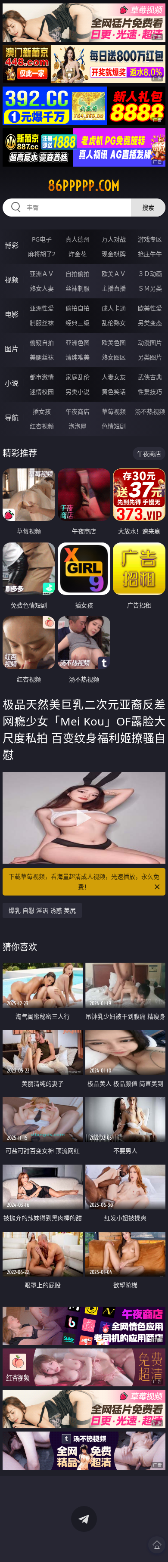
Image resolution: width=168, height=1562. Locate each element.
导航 (12, 417)
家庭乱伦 (77, 377)
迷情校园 (42, 391)
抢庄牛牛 (150, 254)
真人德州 (77, 239)
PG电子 (42, 239)
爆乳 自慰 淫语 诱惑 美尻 (42, 910)
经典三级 (77, 323)
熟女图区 (114, 357)
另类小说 (77, 391)
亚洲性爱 (42, 308)
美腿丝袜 (42, 357)
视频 (12, 280)
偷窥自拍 (42, 342)
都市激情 (42, 377)
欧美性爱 (150, 308)
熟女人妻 (42, 288)
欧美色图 (114, 342)
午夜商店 (77, 411)
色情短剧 (114, 426)
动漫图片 (150, 342)
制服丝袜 (42, 323)
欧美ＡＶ (114, 274)
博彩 (12, 245)
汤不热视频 (150, 411)
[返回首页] (156, 1544)
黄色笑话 (114, 391)
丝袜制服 (77, 288)
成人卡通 (114, 308)
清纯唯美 (77, 357)
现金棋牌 (114, 254)
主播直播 (114, 288)
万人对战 (114, 239)
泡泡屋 (77, 426)
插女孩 (42, 411)
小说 (12, 383)
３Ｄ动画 (150, 274)
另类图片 (150, 357)
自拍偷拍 (77, 274)
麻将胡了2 (42, 254)
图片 (12, 348)
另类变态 (150, 323)
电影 (12, 314)
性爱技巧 (150, 391)
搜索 (148, 207)
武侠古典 (150, 377)
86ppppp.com (84, 185)
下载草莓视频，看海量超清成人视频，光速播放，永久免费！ (84, 881)
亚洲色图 (77, 342)
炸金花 (77, 254)
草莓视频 (114, 411)
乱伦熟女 (114, 323)
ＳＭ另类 (150, 288)
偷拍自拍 (77, 308)
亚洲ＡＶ (42, 274)
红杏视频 (42, 426)
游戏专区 (150, 239)
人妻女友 (114, 377)
